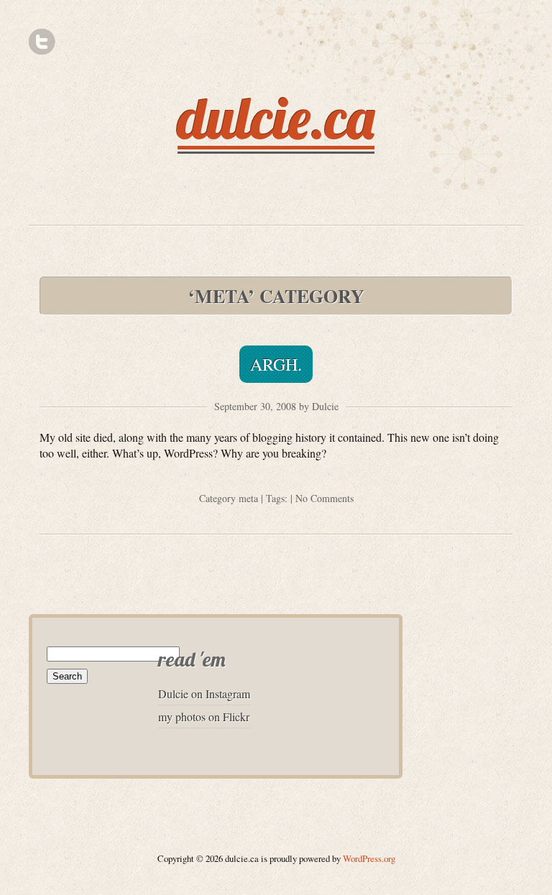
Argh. (276, 364)
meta (248, 498)
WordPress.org (369, 858)
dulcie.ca (276, 118)
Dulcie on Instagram (204, 693)
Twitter (42, 42)
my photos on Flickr (203, 716)
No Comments (324, 498)
